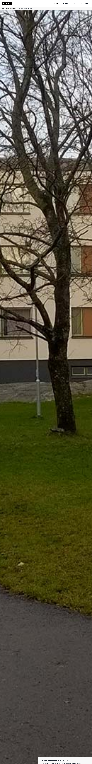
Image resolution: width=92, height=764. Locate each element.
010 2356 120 (22, 8)
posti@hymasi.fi (28, 8)
